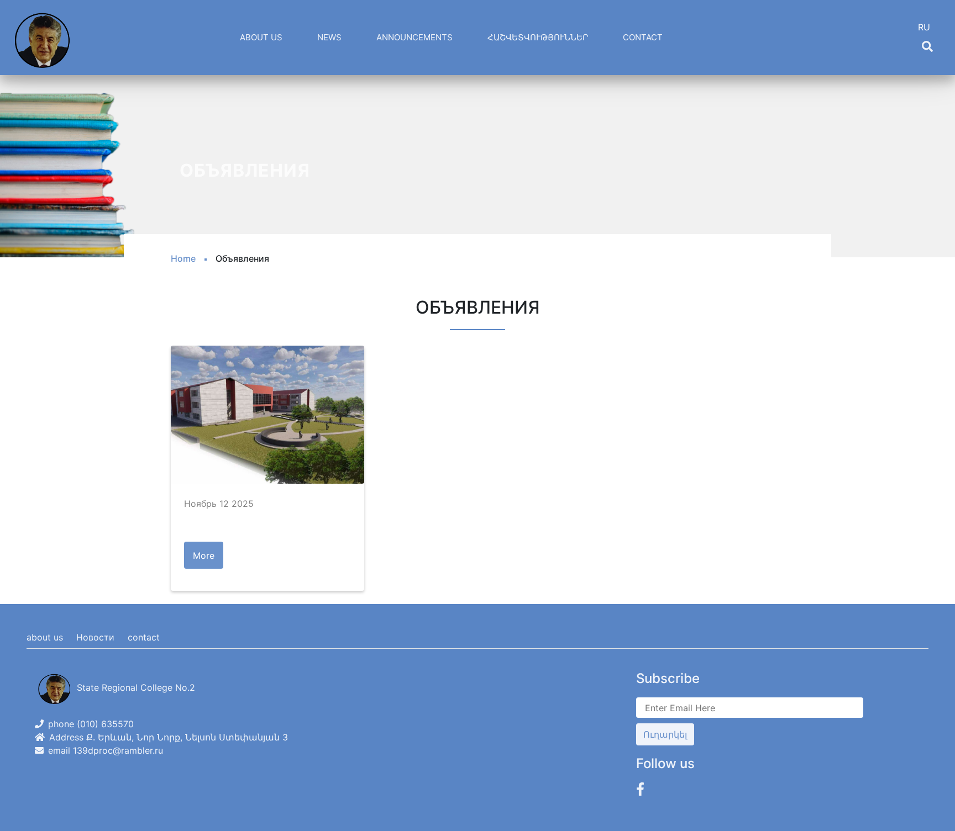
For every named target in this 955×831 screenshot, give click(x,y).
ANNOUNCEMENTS (414, 37)
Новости (95, 637)
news (329, 37)
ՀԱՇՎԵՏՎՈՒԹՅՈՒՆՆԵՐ (537, 37)
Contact (643, 37)
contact (144, 637)
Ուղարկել (665, 734)
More (203, 555)
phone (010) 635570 (91, 723)
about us (45, 637)
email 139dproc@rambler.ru (105, 750)
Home (183, 258)
